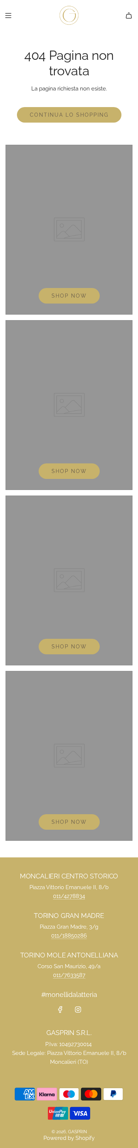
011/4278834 (69, 896)
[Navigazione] (8, 15)
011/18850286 (69, 935)
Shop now (69, 296)
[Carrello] (129, 15)
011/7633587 (69, 975)
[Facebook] (60, 1009)
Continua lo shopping (69, 115)
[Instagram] (78, 1009)
